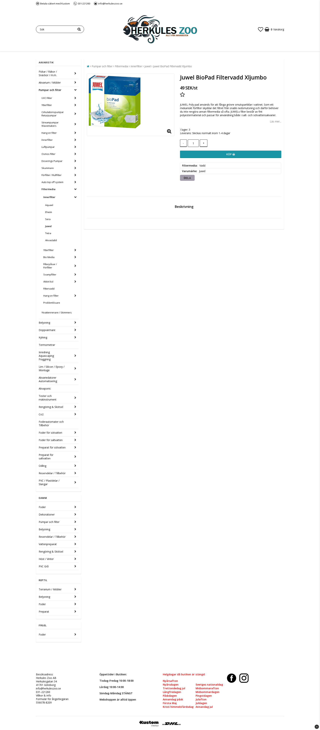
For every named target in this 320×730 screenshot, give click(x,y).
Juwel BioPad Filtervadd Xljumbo (172, 66)
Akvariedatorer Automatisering (48, 379)
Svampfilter (49, 274)
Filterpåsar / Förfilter (50, 265)
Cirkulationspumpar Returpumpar (52, 113)
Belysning (44, 322)
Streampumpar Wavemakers (50, 124)
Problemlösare (51, 302)
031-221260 (43, 692)
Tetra (48, 233)
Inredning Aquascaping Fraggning (46, 355)
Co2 (41, 414)
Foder (42, 507)
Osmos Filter (48, 154)
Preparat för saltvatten (46, 456)
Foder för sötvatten (50, 432)
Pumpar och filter (50, 90)
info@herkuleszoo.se (48, 688)
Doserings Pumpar (51, 161)
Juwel (48, 226)
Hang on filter (49, 132)
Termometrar (47, 345)
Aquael (49, 205)
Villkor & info (43, 695)
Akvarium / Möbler (50, 82)
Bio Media (48, 257)
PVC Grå (44, 566)
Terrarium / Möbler (50, 589)
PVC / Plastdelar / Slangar (49, 482)
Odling (42, 466)
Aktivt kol (48, 281)
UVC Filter (46, 98)
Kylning (43, 337)
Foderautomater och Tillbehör (51, 423)
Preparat (44, 611)
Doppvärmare (47, 330)
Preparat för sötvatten (52, 447)
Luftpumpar (48, 147)
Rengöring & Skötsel (51, 407)
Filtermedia (48, 189)
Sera (48, 219)
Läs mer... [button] (275, 121)
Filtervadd (48, 288)
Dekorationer (47, 514)
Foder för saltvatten (51, 440)
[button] (260, 29)
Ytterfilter (46, 105)
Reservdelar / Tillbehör (52, 473)
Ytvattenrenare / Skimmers (56, 312)
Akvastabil (51, 240)
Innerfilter (47, 140)
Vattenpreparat (48, 544)
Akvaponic (45, 388)
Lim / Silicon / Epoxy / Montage (51, 368)
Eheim (48, 212)
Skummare (47, 168)
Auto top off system (52, 182)
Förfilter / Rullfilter (51, 175)
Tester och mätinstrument (47, 397)
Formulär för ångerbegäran (52, 699)
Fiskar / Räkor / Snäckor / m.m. (48, 73)
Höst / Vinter (46, 559)
